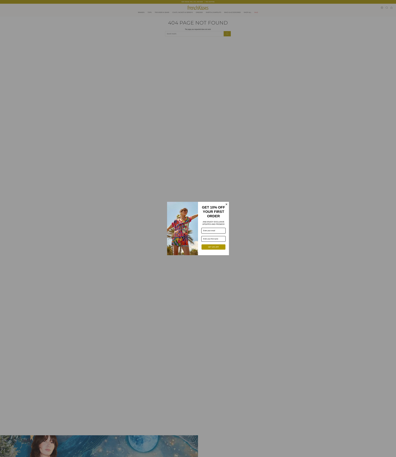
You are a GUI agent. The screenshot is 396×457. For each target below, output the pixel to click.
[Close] (226, 204)
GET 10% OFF (213, 247)
